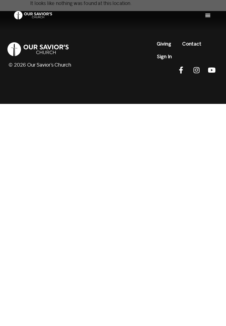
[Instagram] (196, 70)
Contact (191, 44)
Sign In (164, 57)
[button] (208, 15)
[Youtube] (212, 70)
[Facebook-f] (181, 70)
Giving (164, 44)
